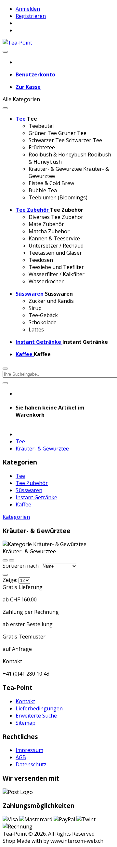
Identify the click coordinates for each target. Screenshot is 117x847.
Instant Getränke (36, 497)
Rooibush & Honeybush (57, 154)
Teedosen (41, 259)
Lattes (36, 329)
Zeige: (10, 580)
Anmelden (28, 8)
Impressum (29, 750)
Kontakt (25, 701)
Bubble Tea (43, 190)
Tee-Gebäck (43, 315)
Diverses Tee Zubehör (56, 217)
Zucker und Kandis (51, 300)
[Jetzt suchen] (5, 383)
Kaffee (23, 504)
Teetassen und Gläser (55, 252)
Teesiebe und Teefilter (56, 267)
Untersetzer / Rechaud (56, 245)
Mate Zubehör (46, 224)
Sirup (35, 308)
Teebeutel (41, 125)
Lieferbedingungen (39, 708)
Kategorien (16, 516)
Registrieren (31, 16)
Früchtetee (42, 147)
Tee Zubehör (32, 483)
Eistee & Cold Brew (51, 183)
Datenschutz (31, 764)
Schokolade (43, 322)
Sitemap (25, 722)
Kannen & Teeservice (54, 238)
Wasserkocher (46, 281)
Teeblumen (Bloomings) (58, 197)
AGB (21, 757)
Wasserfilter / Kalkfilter (56, 274)
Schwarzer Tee (47, 140)
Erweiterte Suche (36, 715)
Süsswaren (29, 490)
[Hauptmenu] (5, 52)
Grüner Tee (43, 133)
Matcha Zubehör (49, 231)
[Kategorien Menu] (5, 108)
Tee (20, 441)
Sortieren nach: (22, 565)
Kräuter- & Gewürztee (55, 168)
